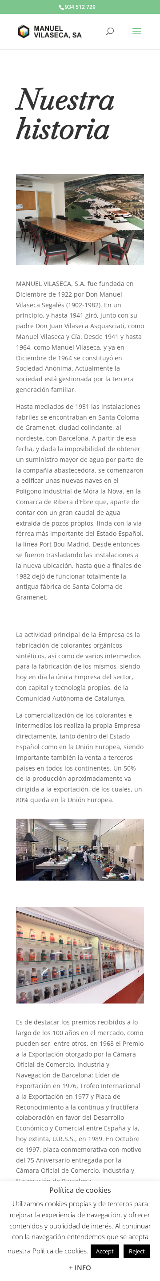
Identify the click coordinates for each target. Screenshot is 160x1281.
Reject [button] (137, 1251)
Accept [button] (105, 1251)
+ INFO (80, 1267)
